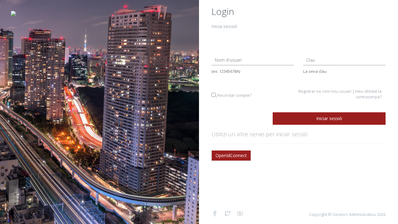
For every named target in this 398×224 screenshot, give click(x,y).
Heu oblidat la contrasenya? (368, 94)
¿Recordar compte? (233, 95)
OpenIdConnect (231, 155)
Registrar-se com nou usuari (324, 91)
